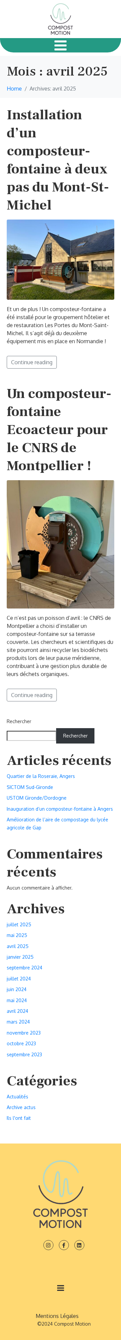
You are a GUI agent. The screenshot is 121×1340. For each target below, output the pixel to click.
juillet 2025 (19, 924)
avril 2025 (18, 946)
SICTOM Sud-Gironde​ (30, 787)
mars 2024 (18, 1022)
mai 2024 (17, 1000)
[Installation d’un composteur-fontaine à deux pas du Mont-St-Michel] (60, 259)
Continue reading (31, 362)
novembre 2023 (24, 1033)
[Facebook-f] (64, 1245)
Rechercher (19, 721)
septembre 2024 (24, 967)
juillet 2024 (19, 978)
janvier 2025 (20, 957)
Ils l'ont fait (19, 1118)
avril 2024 (17, 1011)
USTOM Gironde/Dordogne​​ (37, 798)
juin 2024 (17, 989)
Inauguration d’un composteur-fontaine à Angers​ (60, 809)
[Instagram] (48, 1245)
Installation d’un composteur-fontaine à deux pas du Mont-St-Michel (58, 160)
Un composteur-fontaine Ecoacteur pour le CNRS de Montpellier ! (59, 430)
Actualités (17, 1096)
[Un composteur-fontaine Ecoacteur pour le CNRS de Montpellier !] (60, 543)
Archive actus (21, 1107)
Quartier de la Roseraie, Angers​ (41, 776)
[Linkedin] (79, 1245)
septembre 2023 (24, 1054)
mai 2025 (17, 935)
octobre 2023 (21, 1043)
